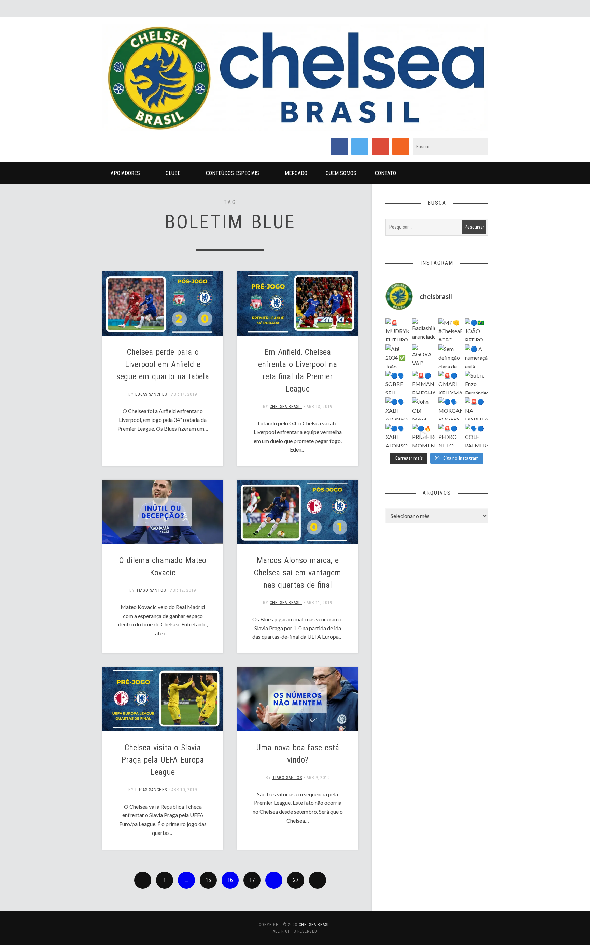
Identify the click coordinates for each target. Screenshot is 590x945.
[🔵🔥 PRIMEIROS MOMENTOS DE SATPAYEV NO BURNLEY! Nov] (423, 435)
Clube (173, 173)
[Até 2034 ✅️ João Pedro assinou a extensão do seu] (397, 356)
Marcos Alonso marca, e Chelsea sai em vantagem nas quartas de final (297, 573)
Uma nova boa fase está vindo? (297, 754)
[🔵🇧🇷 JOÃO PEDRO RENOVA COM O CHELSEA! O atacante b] (476, 329)
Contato (385, 173)
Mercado (296, 173)
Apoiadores (125, 173)
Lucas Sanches (151, 394)
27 (295, 880)
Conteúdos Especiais (232, 173)
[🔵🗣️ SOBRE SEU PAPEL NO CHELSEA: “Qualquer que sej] (397, 382)
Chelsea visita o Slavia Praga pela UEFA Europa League (163, 760)
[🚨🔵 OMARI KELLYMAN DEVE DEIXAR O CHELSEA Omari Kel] (450, 382)
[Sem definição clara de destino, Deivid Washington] (450, 356)
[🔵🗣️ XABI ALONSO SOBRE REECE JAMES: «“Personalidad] (397, 435)
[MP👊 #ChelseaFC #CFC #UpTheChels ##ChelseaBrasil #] (450, 329)
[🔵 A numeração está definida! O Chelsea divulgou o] (476, 356)
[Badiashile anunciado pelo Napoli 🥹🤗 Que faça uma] (423, 329)
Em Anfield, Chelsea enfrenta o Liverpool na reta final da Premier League (297, 370)
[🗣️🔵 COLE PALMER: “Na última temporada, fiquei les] (476, 435)
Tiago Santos (151, 590)
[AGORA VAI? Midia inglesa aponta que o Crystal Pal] (423, 356)
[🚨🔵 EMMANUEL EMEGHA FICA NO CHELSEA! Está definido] (423, 382)
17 (252, 880)
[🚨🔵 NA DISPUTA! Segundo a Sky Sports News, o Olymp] (476, 408)
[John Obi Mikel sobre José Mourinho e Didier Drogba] (423, 408)
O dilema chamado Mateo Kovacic (162, 566)
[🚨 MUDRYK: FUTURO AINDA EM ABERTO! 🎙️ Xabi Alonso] (397, 329)
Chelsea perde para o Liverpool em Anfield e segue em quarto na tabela (162, 364)
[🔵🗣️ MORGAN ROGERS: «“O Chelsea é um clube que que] (450, 408)
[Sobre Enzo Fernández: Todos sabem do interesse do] (476, 382)
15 (208, 880)
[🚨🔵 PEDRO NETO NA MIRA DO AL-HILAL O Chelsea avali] (450, 435)
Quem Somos (341, 173)
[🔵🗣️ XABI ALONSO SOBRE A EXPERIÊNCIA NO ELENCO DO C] (397, 408)
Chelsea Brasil (286, 406)
